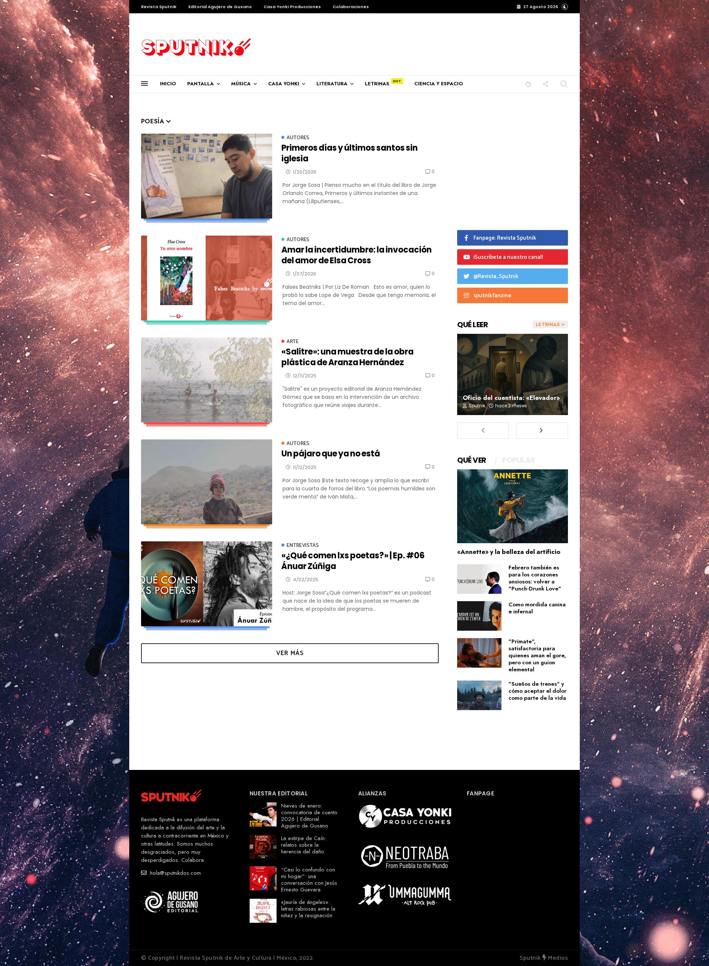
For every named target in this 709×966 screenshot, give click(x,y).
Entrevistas (303, 545)
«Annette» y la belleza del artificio (509, 551)
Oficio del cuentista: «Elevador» (511, 397)
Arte (293, 342)
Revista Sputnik (159, 7)
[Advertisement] (369, 39)
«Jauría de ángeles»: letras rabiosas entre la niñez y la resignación (308, 908)
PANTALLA (200, 83)
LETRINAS (377, 83)
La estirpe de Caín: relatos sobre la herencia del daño (303, 845)
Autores (298, 138)
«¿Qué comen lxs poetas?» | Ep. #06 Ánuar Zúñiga (353, 561)
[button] (565, 6)
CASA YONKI (283, 83)
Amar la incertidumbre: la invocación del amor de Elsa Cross (356, 255)
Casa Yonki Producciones (292, 7)
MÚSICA (241, 83)
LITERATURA (331, 83)
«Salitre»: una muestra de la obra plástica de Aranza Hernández (347, 357)
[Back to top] (691, 948)
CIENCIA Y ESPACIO (438, 83)
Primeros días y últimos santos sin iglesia (349, 153)
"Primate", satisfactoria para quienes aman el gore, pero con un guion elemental (537, 655)
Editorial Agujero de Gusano (220, 7)
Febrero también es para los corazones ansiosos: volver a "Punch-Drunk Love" (534, 578)
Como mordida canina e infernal (537, 608)
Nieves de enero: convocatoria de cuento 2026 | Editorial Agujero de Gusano (309, 816)
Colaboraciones (351, 7)
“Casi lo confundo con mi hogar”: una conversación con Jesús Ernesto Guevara (309, 880)
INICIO (168, 83)
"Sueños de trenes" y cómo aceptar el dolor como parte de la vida (537, 691)
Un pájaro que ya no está (330, 453)
